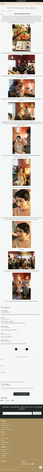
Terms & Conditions (5, 453)
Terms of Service (28, 388)
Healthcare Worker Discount (6, 429)
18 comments (3, 11)
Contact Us (3, 444)
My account (3, 457)
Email (2, 366)
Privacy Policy (21, 388)
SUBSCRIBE (37, 413)
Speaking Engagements (5, 442)
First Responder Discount (6, 425)
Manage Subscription (5, 438)
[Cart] (39, 3)
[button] (40, 467)
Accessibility (3, 455)
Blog (2, 436)
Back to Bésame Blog (22, 394)
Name (2, 359)
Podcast (2, 440)
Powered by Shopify (13, 469)
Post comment (6, 384)
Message (3, 372)
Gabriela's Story (4, 434)
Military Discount (4, 423)
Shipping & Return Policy (5, 449)
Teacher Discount (4, 427)
